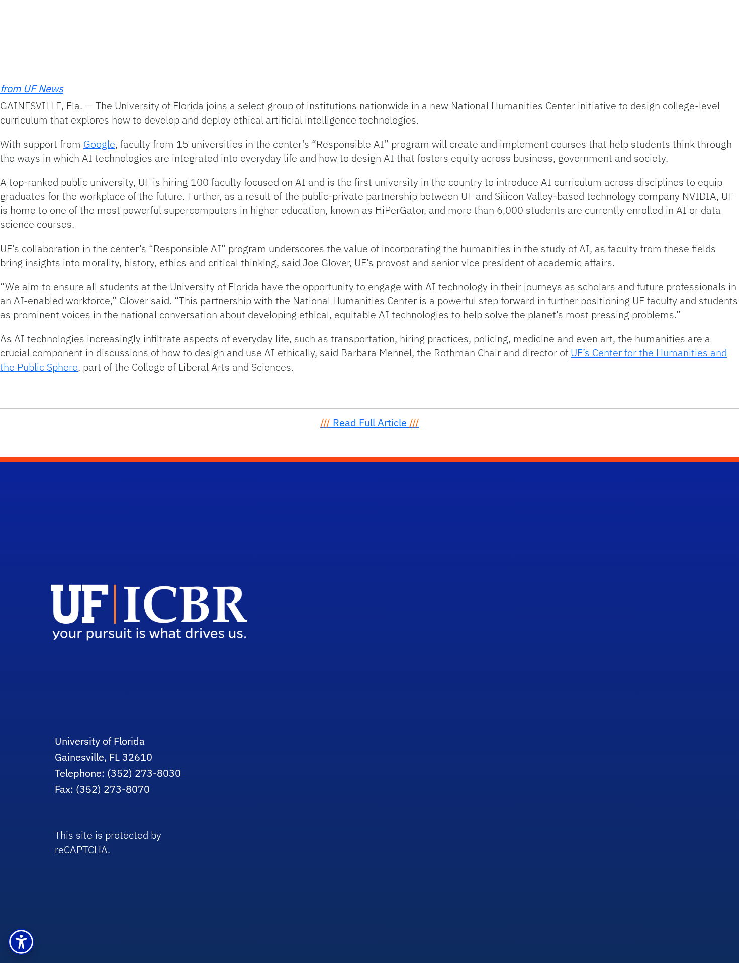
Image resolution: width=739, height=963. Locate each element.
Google (99, 144)
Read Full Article (369, 422)
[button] (21, 942)
